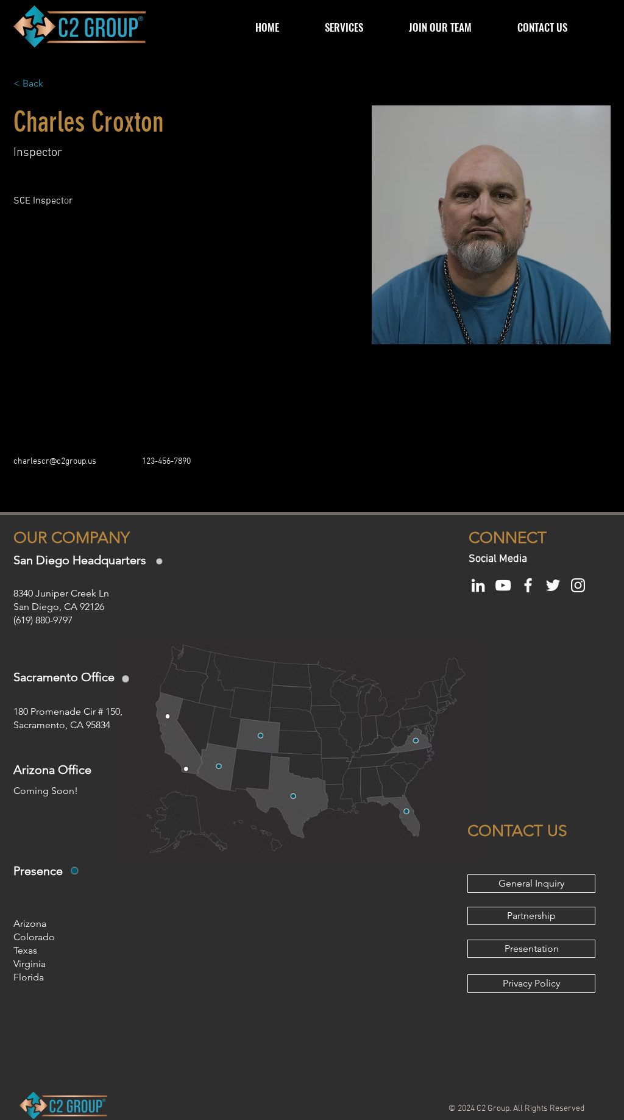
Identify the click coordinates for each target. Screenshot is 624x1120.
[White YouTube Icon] (503, 585)
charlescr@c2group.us (54, 461)
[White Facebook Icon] (528, 585)
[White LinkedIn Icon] (478, 585)
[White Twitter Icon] (553, 585)
